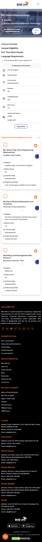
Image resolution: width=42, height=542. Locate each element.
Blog (2, 373)
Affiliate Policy (6, 408)
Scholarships (5, 347)
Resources (4, 376)
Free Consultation (7, 341)
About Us (4, 366)
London (4, 420)
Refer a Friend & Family (9, 392)
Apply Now (21, 126)
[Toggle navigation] (38, 4)
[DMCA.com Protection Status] (21, 538)
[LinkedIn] (7, 328)
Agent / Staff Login (8, 398)
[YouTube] (11, 328)
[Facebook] (3, 328)
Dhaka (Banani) (8, 467)
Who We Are (5, 363)
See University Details (12, 29)
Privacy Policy (6, 405)
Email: (8, 432)
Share (36, 30)
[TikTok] (24, 328)
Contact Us (5, 382)
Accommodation (7, 353)
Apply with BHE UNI (12, 31)
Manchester (6, 436)
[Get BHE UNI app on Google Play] (28, 525)
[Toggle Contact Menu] (5, 537)
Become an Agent (7, 395)
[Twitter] (28, 328)
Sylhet (4, 500)
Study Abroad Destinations (11, 344)
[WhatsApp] (19, 328)
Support (4, 401)
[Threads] (32, 328)
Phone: (11, 429)
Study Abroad (6, 369)
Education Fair (6, 379)
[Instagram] (15, 328)
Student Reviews (7, 350)
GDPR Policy (5, 411)
